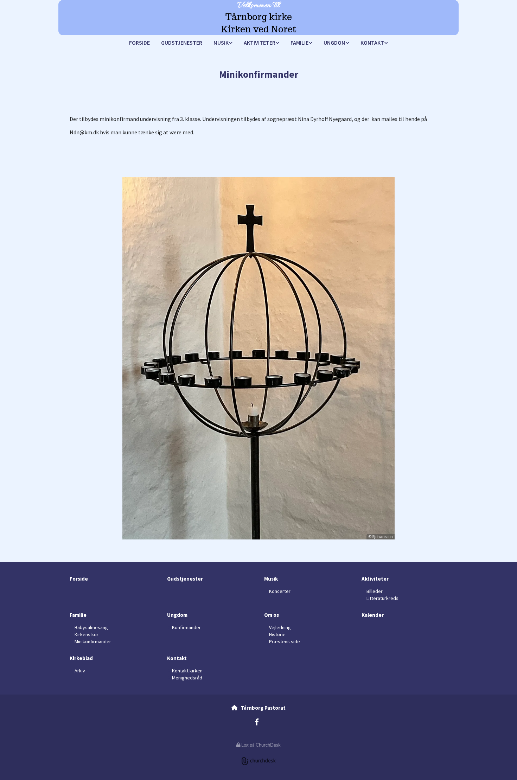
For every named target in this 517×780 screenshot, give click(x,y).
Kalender (373, 615)
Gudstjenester (181, 42)
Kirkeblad (81, 658)
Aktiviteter (259, 42)
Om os (271, 615)
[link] (223, 43)
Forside (139, 42)
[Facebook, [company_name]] (256, 721)
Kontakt (372, 42)
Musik (221, 42)
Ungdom (334, 42)
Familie (299, 42)
